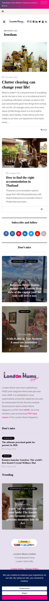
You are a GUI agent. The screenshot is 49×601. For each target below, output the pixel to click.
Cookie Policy (17, 569)
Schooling (8, 438)
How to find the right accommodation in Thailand (20, 181)
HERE (27, 410)
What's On (32, 261)
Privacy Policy (31, 569)
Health (7, 456)
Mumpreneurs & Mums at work (22, 488)
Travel (9, 164)
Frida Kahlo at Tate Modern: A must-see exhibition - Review (24, 342)
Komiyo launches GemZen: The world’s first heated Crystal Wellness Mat (22, 461)
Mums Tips (11, 68)
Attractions (18, 261)
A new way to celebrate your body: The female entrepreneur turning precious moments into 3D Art (23, 516)
